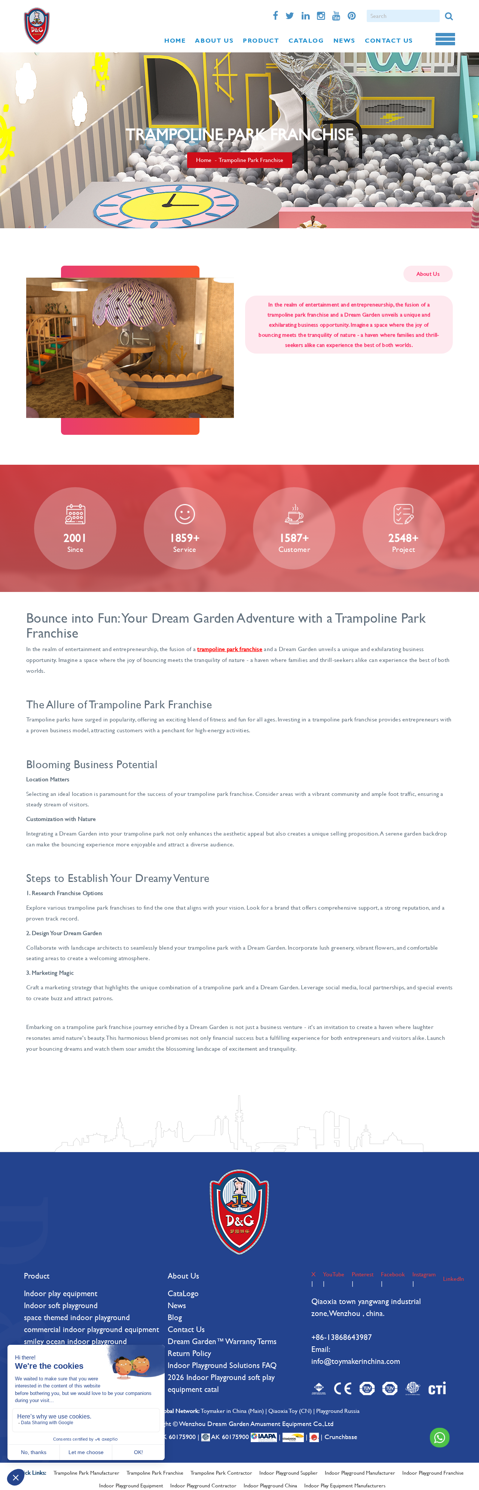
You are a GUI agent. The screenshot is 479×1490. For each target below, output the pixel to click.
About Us (183, 1275)
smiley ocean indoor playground (75, 1341)
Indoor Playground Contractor (203, 1486)
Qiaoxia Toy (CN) (290, 1410)
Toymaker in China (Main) (232, 1410)
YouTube (333, 1274)
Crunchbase (340, 1437)
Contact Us (186, 1329)
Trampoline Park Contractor (221, 1473)
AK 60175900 (176, 1437)
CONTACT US (389, 40)
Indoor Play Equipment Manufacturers (344, 1486)
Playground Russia (338, 1410)
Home (203, 160)
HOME (175, 40)
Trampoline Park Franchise (154, 1473)
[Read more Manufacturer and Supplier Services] (265, 1437)
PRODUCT (261, 40)
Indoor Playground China (270, 1486)
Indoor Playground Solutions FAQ (222, 1365)
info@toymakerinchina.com (355, 1361)
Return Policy (189, 1353)
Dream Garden (37, 26)
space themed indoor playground (77, 1317)
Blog (175, 1317)
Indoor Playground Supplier (288, 1473)
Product (36, 1275)
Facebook (393, 1274)
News (177, 1305)
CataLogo (183, 1293)
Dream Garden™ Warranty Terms (222, 1341)
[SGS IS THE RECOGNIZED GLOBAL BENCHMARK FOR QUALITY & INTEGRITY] (294, 1437)
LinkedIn (453, 1278)
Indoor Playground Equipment (131, 1486)
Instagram (424, 1274)
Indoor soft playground (61, 1305)
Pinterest (362, 1274)
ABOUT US (214, 40)
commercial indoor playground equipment (91, 1329)
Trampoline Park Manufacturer (86, 1473)
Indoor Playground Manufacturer (360, 1473)
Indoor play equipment (60, 1293)
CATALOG (306, 40)
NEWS (344, 40)
